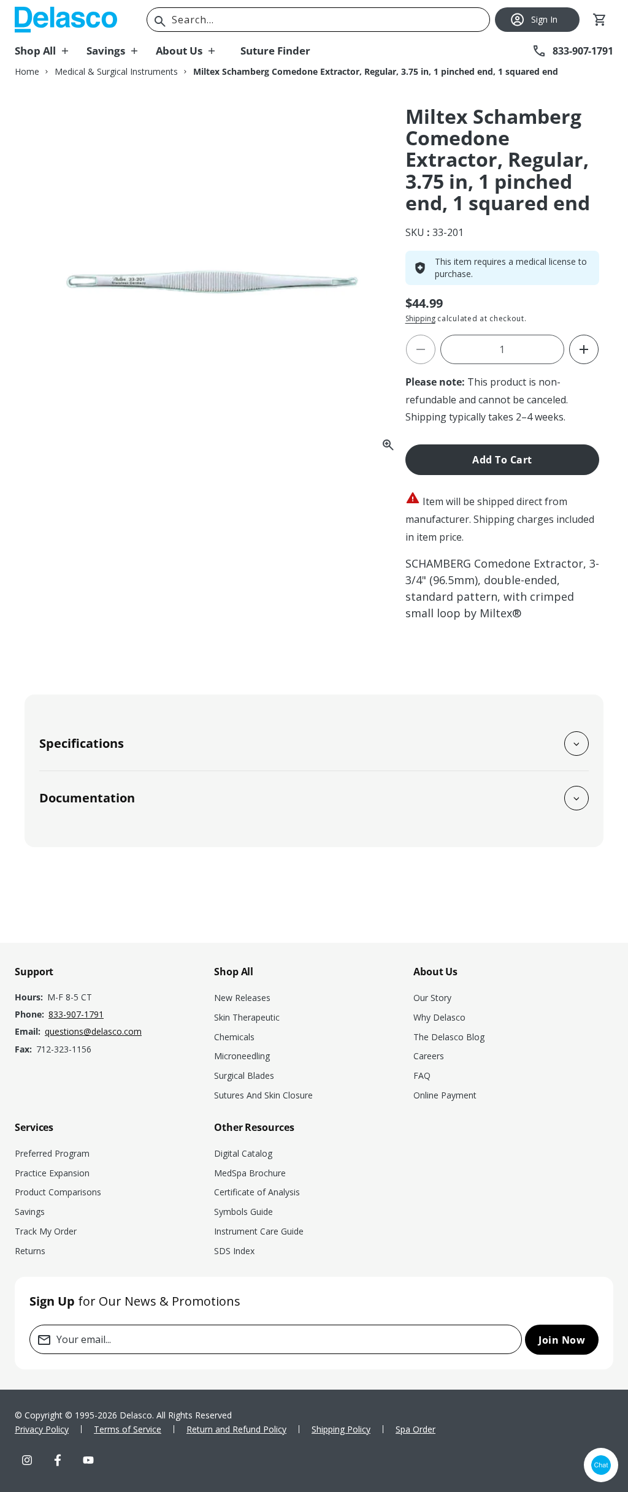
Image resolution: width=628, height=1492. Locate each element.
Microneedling (242, 1056)
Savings (30, 1211)
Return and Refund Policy (236, 1429)
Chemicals (234, 1037)
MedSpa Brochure (250, 1173)
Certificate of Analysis (257, 1192)
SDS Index (234, 1251)
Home (27, 71)
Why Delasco (439, 1017)
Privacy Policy (42, 1429)
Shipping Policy (341, 1429)
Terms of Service (127, 1429)
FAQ (422, 1075)
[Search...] (160, 21)
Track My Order (46, 1231)
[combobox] (318, 19)
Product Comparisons (58, 1192)
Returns (30, 1251)
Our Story (432, 997)
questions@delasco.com (93, 1031)
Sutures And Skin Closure (263, 1095)
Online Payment (445, 1095)
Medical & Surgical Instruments (116, 71)
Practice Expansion (52, 1173)
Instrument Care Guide (259, 1231)
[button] (50, 50)
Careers (428, 1056)
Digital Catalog (243, 1153)
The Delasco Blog (448, 1037)
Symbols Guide (243, 1211)
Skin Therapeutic (247, 1017)
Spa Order (415, 1429)
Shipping (420, 318)
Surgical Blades (244, 1075)
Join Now (561, 1340)
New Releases (242, 997)
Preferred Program (52, 1153)
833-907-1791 (76, 1014)
